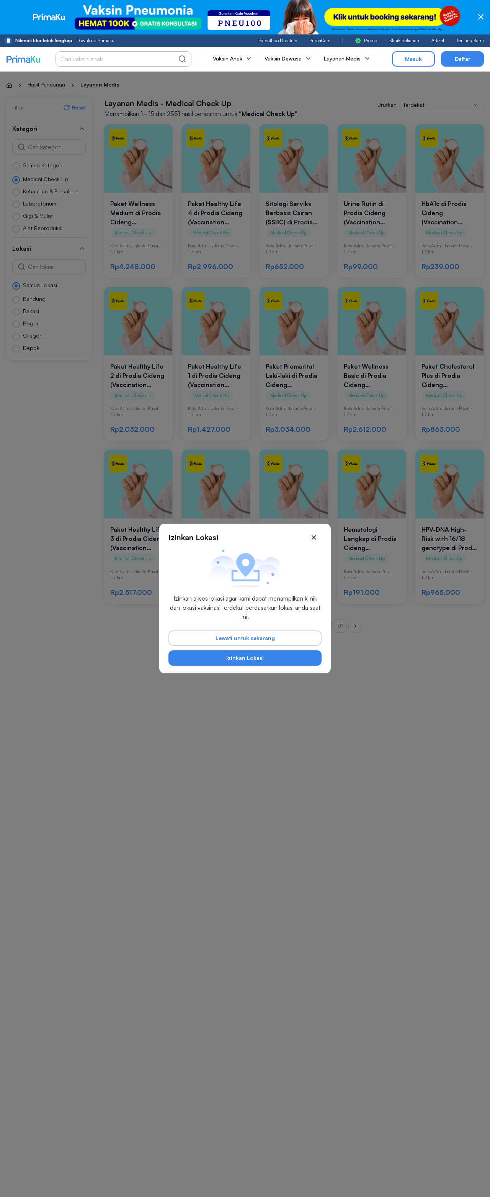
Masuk (413, 59)
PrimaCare (319, 40)
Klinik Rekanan (404, 40)
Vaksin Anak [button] (227, 58)
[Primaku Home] (23, 59)
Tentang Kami (470, 40)
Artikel (437, 40)
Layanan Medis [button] (342, 58)
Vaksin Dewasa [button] (283, 58)
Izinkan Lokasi (245, 658)
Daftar (462, 59)
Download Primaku (64, 40)
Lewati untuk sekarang (245, 638)
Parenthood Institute (277, 40)
